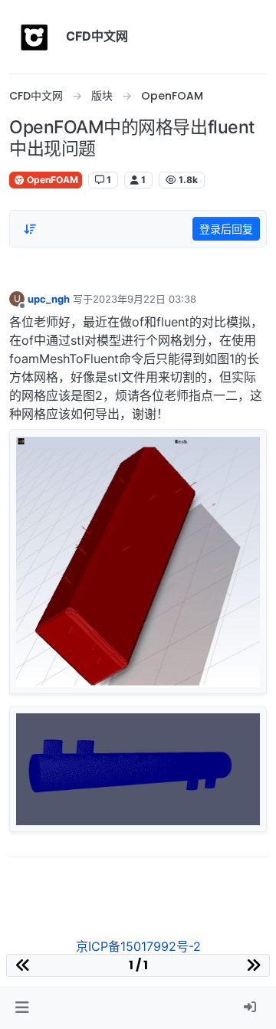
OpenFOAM (51, 179)
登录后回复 (226, 228)
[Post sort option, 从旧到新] (30, 229)
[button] (22, 1007)
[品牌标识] (34, 36)
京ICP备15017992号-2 (138, 946)
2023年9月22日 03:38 (144, 299)
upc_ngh (49, 299)
